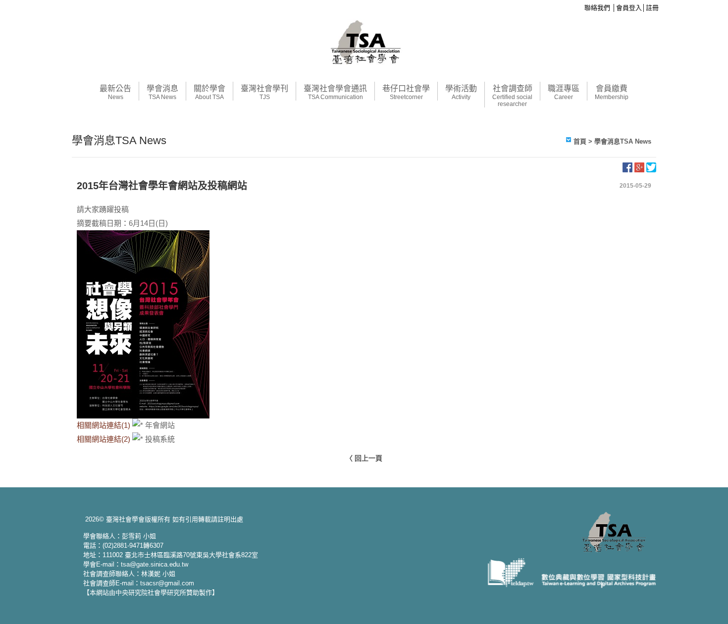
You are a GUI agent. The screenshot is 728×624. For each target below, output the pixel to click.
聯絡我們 (597, 7)
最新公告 (115, 92)
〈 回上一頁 (364, 458)
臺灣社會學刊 (264, 92)
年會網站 (160, 425)
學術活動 (461, 92)
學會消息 (162, 92)
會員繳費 (611, 92)
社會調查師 (512, 95)
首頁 (579, 141)
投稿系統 (160, 439)
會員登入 (629, 7)
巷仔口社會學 (406, 92)
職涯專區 (563, 92)
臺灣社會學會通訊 (335, 92)
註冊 (652, 7)
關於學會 (209, 92)
